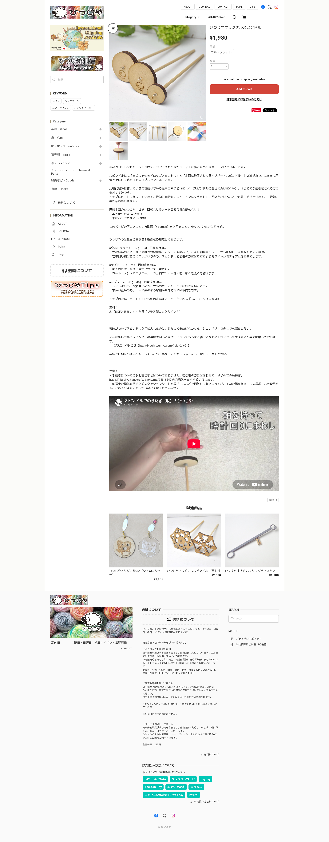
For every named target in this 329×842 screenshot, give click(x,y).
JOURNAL (204, 6)
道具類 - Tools (60, 155)
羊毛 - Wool (59, 129)
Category (190, 17)
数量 (212, 60)
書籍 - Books (59, 189)
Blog (252, 6)
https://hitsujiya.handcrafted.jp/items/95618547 (140, 379)
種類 (212, 46)
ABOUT (188, 6)
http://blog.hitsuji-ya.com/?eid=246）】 (165, 345)
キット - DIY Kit (61, 163)
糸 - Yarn (57, 137)
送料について (217, 17)
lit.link (239, 6)
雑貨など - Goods (62, 180)
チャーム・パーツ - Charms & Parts (70, 172)
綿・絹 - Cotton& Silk (65, 146)
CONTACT (223, 6)
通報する (273, 499)
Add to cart (244, 89)
